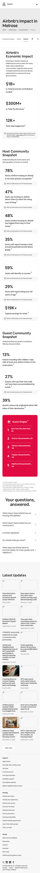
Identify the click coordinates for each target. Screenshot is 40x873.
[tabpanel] (20, 660)
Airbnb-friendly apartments (11, 820)
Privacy (4, 868)
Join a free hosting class (10, 824)
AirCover (5, 768)
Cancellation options (9, 782)
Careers (5, 845)
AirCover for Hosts (8, 807)
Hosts (19, 39)
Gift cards (5, 852)
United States (13, 30)
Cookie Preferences (21, 868)
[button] (20, 514)
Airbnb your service (8, 803)
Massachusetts (23, 30)
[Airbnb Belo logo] (4, 4)
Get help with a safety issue (11, 765)
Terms (11, 868)
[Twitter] (3, 862)
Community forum (8, 814)
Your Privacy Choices (9, 870)
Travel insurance (7, 772)
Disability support (8, 779)
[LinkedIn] (10, 862)
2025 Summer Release (9, 838)
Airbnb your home (8, 796)
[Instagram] (7, 862)
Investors (5, 848)
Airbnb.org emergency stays (11, 855)
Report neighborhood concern (12, 786)
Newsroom (6, 841)
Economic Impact (8, 39)
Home (4, 30)
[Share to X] (38, 39)
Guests (25, 39)
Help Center (6, 761)
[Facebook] (13, 862)
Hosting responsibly (9, 817)
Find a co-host (7, 827)
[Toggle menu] (37, 5)
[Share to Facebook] (32, 39)
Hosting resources (8, 810)
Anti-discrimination (8, 775)
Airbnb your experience (10, 800)
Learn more (19, 135)
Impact (10, 4)
